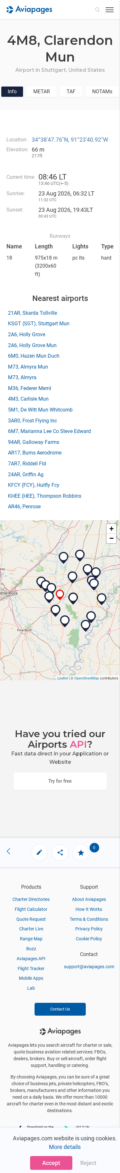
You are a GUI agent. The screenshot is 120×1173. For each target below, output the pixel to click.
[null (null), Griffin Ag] (86, 626)
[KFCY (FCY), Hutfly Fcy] (96, 573)
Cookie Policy (89, 938)
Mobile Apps (31, 978)
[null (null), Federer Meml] (73, 577)
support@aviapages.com (89, 966)
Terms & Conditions (89, 919)
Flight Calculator (31, 909)
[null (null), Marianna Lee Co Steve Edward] (94, 584)
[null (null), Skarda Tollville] (51, 589)
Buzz (31, 948)
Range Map (31, 938)
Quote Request (31, 919)
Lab (31, 988)
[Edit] (39, 852)
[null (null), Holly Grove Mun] (73, 599)
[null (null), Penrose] (80, 556)
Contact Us (60, 1009)
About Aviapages (89, 899)
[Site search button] (97, 9)
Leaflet (62, 677)
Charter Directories (31, 899)
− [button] (111, 538)
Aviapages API (31, 958)
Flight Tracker (31, 968)
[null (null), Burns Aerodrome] (88, 570)
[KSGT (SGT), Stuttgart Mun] (49, 597)
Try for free (60, 781)
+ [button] (111, 529)
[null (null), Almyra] (56, 611)
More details (65, 1147)
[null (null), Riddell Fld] (91, 617)
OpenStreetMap (86, 677)
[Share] (60, 852)
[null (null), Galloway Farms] (64, 558)
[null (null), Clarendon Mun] (60, 595)
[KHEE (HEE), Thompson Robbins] (102, 599)
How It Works (89, 909)
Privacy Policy (89, 928)
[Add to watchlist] (81, 852)
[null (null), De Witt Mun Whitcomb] (65, 621)
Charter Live (31, 928)
